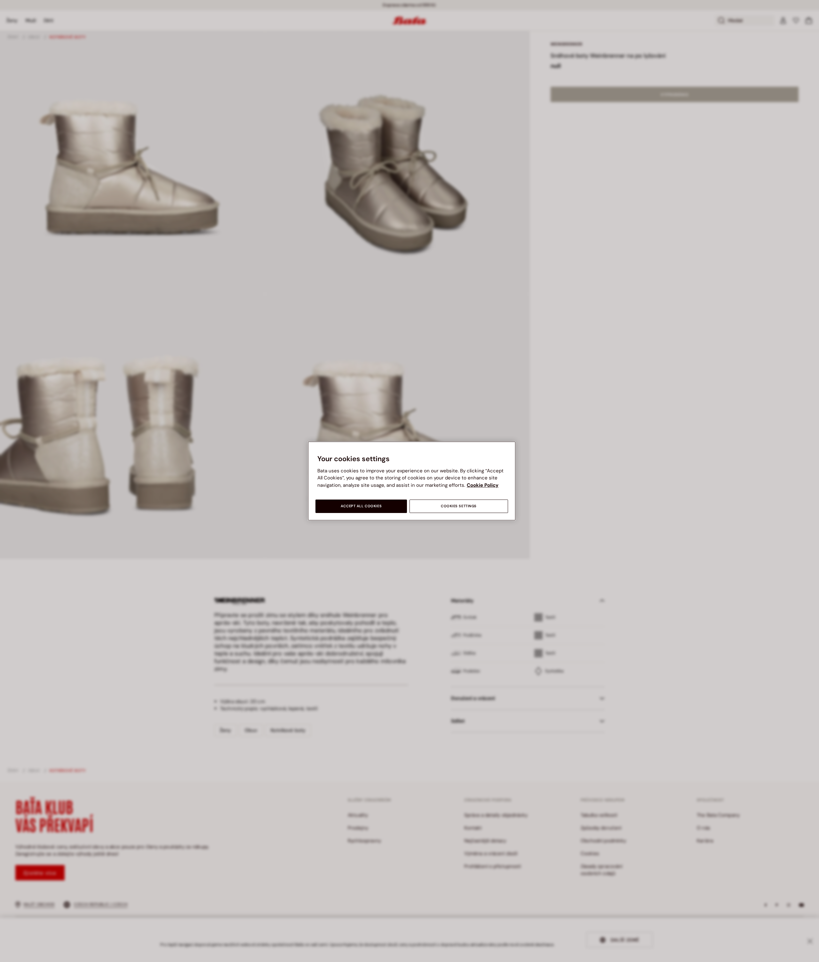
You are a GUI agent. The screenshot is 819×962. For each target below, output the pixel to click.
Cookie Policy (482, 485)
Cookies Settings (459, 506)
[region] (412, 481)
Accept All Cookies (361, 506)
